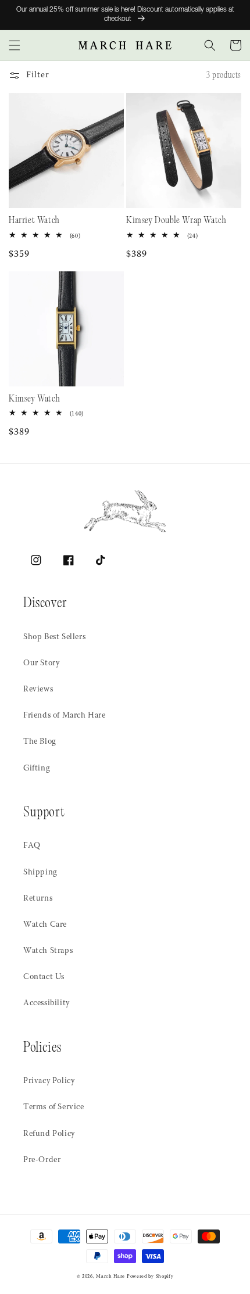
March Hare (110, 1276)
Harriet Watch (34, 221)
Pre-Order (41, 1160)
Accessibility (46, 1003)
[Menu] (14, 45)
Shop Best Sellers (54, 637)
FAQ (32, 846)
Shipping (40, 873)
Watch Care (45, 925)
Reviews (38, 690)
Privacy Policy (48, 1081)
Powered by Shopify (150, 1276)
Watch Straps (48, 951)
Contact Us (44, 977)
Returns (37, 899)
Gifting (36, 769)
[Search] (210, 45)
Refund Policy (49, 1134)
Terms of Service (53, 1107)
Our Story (41, 663)
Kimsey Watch (34, 399)
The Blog (39, 742)
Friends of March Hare (64, 716)
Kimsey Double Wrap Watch (176, 221)
